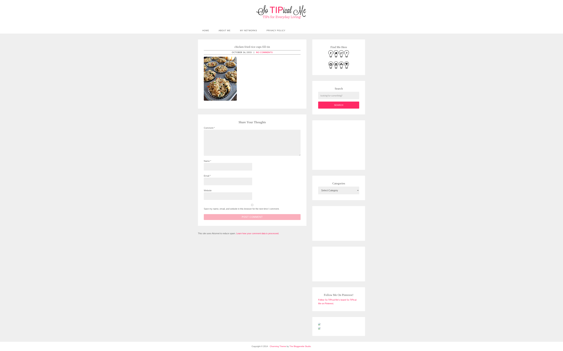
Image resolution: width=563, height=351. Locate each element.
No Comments (264, 52)
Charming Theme (278, 346)
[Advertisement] (340, 144)
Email (207, 176)
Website (208, 190)
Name (207, 161)
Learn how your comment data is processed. (257, 233)
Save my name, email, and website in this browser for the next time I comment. (241, 209)
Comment (209, 128)
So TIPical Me (281, 12)
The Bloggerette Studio (300, 346)
